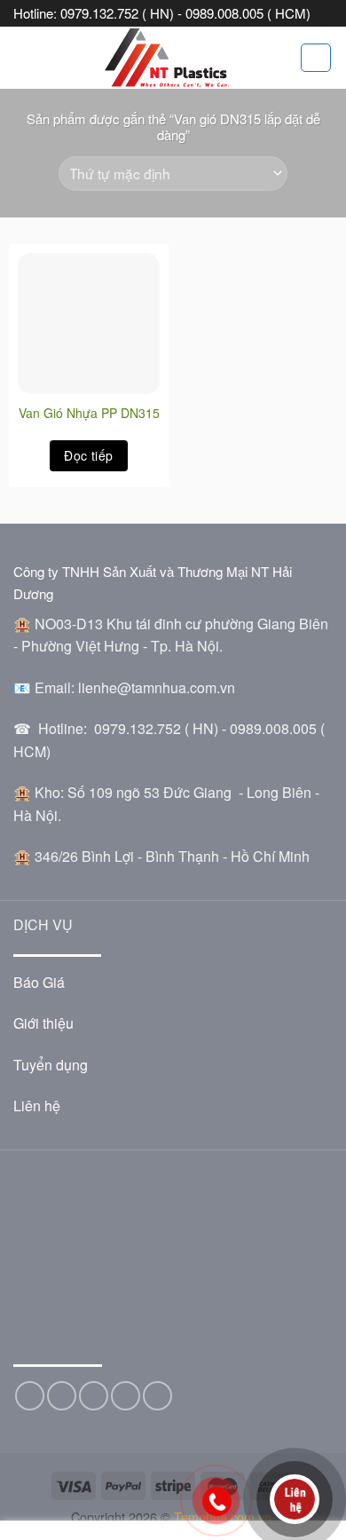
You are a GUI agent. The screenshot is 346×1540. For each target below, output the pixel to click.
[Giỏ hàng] (316, 57)
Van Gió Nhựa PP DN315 (89, 413)
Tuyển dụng (50, 1064)
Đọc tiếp (88, 455)
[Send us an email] (93, 1395)
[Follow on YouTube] (157, 1395)
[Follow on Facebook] (29, 1395)
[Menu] (24, 57)
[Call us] (125, 1395)
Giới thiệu (43, 1023)
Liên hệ (36, 1105)
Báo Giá (39, 982)
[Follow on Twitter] (61, 1395)
